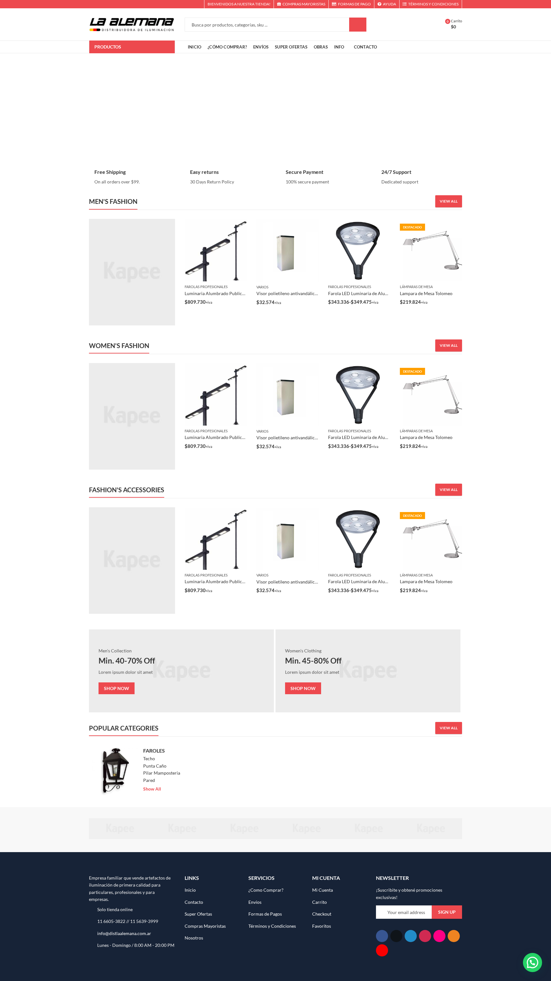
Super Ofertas (198, 914)
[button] (532, 962)
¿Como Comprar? (265, 890)
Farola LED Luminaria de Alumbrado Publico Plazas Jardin (386, 293)
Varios (262, 287)
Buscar (357, 25)
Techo (149, 758)
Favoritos (321, 926)
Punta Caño (154, 766)
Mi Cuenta (322, 890)
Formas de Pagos (265, 914)
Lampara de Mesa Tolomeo (426, 293)
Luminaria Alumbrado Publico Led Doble (225, 293)
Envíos (254, 902)
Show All (152, 788)
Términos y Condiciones (272, 926)
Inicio (190, 890)
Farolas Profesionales (206, 287)
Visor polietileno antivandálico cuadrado (296, 293)
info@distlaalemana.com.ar (124, 933)
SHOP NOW (116, 688)
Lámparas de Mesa (416, 287)
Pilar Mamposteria (161, 773)
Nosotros (194, 937)
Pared (149, 780)
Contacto (194, 902)
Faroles (154, 750)
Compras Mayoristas (205, 926)
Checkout (321, 914)
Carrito (319, 902)
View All (449, 201)
